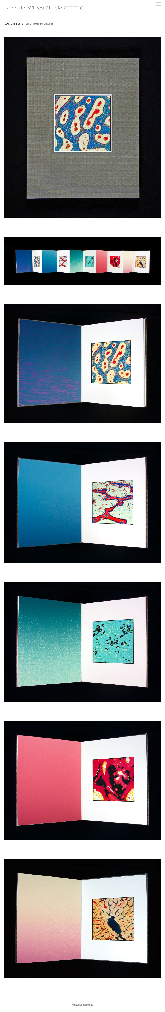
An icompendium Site (82, 1004)
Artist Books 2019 (14, 23)
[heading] (44, 8)
